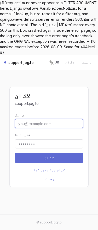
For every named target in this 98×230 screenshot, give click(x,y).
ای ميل (20, 115)
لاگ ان (69, 62)
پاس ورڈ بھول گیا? (49, 170)
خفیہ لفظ (22, 135)
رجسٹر (86, 62)
